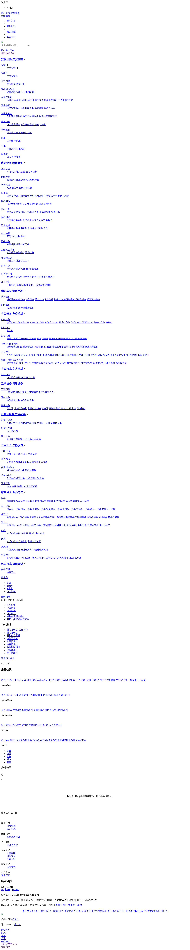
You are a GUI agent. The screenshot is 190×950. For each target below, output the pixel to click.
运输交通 (5, 225)
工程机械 (5, 451)
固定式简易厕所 (30, 204)
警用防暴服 (69, 299)
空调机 (49, 558)
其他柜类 (39, 533)
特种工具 (11, 260)
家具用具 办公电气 (12, 492)
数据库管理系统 (14, 439)
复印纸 (10, 330)
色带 (58, 338)
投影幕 (73, 355)
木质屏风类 (12, 549)
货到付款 (11, 859)
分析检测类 (6, 475)
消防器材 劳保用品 (12, 290)
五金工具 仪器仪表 (12, 445)
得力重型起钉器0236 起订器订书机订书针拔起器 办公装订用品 (31, 725)
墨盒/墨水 (66, 338)
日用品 (4, 193)
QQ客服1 (5, 889)
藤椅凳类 (102, 517)
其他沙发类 (104, 525)
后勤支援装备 (7, 249)
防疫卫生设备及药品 (35, 220)
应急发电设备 (13, 236)
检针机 (10, 100)
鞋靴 (3, 146)
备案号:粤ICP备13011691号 (69, 905)
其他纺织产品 (32, 180)
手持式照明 (23, 244)
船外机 (17, 454)
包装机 (46, 355)
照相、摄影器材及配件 (12, 360)
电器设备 (5, 555)
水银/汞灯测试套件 (35, 478)
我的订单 (11, 21)
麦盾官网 (5, 875)
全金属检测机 (20, 100)
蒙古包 (15, 188)
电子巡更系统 (13, 108)
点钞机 (31, 377)
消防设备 (5, 305)
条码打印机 (76, 322)
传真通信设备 (119, 355)
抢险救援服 (80, 299)
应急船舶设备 (22, 228)
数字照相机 (72, 363)
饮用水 (29, 171)
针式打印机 (64, 322)
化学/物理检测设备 (16, 478)
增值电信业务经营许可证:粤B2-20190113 (73, 911)
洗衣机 (70, 558)
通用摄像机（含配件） (18, 363)
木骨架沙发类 (29, 525)
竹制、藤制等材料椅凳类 (62, 517)
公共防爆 (5, 81)
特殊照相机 (121, 363)
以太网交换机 (20, 408)
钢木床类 (11, 501)
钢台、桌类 (26, 509)
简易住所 (29, 252)
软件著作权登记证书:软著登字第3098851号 (147, 911)
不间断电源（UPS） (59, 408)
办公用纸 (5, 327)
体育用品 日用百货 (12, 563)
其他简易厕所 (45, 204)
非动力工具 (6, 258)
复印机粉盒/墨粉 (79, 338)
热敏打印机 (99, 322)
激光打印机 (23, 322)
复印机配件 (131, 355)
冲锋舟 (10, 454)
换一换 (14, 813)
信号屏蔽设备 (27, 108)
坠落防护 (58, 299)
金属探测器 (6, 97)
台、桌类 (5, 506)
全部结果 (5, 596)
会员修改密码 (13, 837)
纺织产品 (5, 177)
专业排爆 (11, 84)
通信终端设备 (27, 400)
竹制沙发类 (83, 525)
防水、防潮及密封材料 (40, 285)
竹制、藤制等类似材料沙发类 (51, 525)
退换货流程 (12, 845)
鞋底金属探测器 (49, 100)
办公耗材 (5, 335)
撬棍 (14, 486)
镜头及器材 (60, 363)
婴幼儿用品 (63, 196)
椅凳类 (4, 514)
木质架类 (11, 541)
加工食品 (5, 169)
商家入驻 (11, 37)
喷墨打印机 (12, 322)
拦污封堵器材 (7, 467)
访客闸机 (5, 121)
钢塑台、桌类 (39, 509)
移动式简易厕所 (14, 204)
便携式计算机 (25, 423)
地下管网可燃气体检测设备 (40, 392)
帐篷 (9, 188)
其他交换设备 (34, 408)
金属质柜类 (28, 533)
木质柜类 (11, 533)
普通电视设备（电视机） (19, 558)
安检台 (19, 92)
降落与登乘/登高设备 (50, 212)
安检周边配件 (7, 89)
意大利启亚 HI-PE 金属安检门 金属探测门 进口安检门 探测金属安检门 (35, 695)
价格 (9, 756)
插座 (52, 355)
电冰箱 (42, 558)
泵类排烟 (5, 266)
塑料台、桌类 (83, 509)
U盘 (9, 431)
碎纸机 (101, 355)
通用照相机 (84, 363)
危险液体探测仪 (14, 116)
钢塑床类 (20, 501)
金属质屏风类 (25, 549)
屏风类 (4, 547)
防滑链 (20, 486)
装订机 (65, 355)
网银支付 (11, 856)
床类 (3, 498)
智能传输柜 (28, 92)
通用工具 (5, 483)
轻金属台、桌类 (54, 509)
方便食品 (11, 171)
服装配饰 (11, 180)
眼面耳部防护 (93, 299)
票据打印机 (87, 322)
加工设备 (5, 282)
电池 (23, 236)
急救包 (49, 220)
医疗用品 (5, 217)
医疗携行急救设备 (15, 220)
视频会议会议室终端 (53, 346)
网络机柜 (81, 408)
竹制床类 (60, 501)
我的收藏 (11, 32)
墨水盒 (52, 338)
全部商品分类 (7, 53)
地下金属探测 (34, 100)
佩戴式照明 (12, 244)
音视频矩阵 (69, 346)
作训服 (17, 140)
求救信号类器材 (47, 277)
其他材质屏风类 (40, 549)
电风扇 (35, 558)
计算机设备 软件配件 (13, 414)
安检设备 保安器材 (12, 59)
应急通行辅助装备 (39, 228)
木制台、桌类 (69, 509)
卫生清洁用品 (50, 196)
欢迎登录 (5, 13)
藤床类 (69, 501)
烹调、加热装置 (21, 196)
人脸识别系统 (27, 124)
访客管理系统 (13, 124)
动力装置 (5, 233)
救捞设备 (11, 212)
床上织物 (20, 180)
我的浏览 (11, 26)
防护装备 (5, 296)
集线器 (14, 431)
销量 (9, 753)
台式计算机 (12, 423)
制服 (3, 138)
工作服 (10, 140)
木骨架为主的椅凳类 (39, 517)
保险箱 (58, 355)
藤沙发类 (94, 525)
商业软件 (5, 436)
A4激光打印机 (51, 322)
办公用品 (5, 374)
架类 (3, 538)
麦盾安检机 (12, 76)
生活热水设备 (36, 196)
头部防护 (30, 299)
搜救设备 (5, 209)
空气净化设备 (60, 558)
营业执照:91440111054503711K (109, 911)
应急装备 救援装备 (12, 162)
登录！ (15, 919)
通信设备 (5, 397)
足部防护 (49, 299)
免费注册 (15, 13)
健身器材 (5, 569)
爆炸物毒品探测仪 (48, 116)
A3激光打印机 (37, 322)
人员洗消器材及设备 (17, 462)
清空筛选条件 (7, 658)
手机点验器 (49, 108)
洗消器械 (5, 459)
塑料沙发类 (71, 525)
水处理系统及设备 (15, 252)
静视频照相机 (96, 363)
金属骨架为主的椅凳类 (18, 517)
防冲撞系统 (12, 132)
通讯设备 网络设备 (12, 383)
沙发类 (4, 522)
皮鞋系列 (11, 149)
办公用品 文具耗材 (12, 368)
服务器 (45, 408)
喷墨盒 (45, 338)
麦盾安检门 (12, 68)
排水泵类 (11, 269)
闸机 (36, 124)
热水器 (78, 558)
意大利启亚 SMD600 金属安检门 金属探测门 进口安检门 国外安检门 (34, 710)
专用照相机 (109, 363)
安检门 (4, 65)
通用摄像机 (35, 363)
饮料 (35, 171)
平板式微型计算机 (41, 423)
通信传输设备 (13, 400)
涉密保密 (38, 108)
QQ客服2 (15, 889)
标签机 (109, 322)
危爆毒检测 (6, 113)
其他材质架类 (34, 541)
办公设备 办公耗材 (12, 313)
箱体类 (4, 154)
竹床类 (76, 501)
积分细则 (11, 826)
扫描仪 (108, 355)
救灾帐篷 (5, 185)
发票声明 (11, 853)
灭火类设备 (12, 307)
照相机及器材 (48, 363)
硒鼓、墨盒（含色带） (18, 338)
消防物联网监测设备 (17, 392)
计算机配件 (6, 428)
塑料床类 (51, 501)
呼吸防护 (11, 299)
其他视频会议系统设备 (87, 346)
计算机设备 (6, 420)
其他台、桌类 (108, 509)
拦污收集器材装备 (27, 470)
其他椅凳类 (113, 517)
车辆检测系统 (25, 132)
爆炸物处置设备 (26, 307)
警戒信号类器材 (14, 277)
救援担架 (20, 212)
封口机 (24, 355)
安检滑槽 (11, 92)
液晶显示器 (56, 423)
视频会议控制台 (14, 346)
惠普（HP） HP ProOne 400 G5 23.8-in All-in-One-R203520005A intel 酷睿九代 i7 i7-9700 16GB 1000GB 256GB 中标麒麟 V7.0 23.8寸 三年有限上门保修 (73, 680)
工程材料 (11, 285)
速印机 (94, 355)
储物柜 (43, 124)
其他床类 (84, 501)
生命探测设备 (32, 212)
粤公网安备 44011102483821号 (37, 911)
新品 (9, 762)
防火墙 (72, 408)
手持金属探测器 (65, 100)
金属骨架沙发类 (14, 525)
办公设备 (5, 352)
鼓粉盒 (32, 338)
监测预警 (5, 389)
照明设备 (5, 241)
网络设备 (5, 405)
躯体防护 (20, 299)
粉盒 (39, 338)
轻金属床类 (31, 501)
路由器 (10, 408)
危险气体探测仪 (30, 116)
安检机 (4, 73)
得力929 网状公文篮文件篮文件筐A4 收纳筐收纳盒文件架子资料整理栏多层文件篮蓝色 (43, 740)
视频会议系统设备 (10, 344)
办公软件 (27, 439)
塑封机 (39, 355)
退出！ (17, 924)
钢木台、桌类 (13, 509)
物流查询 (11, 867)
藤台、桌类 (95, 509)
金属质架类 (21, 541)
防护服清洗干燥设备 (37, 462)
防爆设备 (20, 84)
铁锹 (9, 486)
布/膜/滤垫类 (22, 285)
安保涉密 (5, 105)
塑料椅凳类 (80, 517)
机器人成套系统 (29, 454)
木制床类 (41, 501)
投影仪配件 (143, 355)
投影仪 (17, 355)
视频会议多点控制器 (33, 346)
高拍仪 (31, 355)
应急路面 (11, 228)
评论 (9, 759)
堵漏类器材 (12, 470)
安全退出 (5, 16)
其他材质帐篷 (25, 188)
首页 (9, 582)
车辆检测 (5, 129)
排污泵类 (20, 269)
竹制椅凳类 (92, 517)
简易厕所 (5, 201)
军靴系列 (20, 149)
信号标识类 (6, 274)
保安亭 (10, 157)
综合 (9, 750)
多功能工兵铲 (30, 486)
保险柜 (19, 377)
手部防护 (39, 299)
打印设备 (5, 319)
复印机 (10, 355)
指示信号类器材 (30, 277)
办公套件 (36, 439)
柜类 (3, 530)
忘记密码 (11, 829)
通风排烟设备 (32, 269)
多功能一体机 (83, 355)
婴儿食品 (20, 171)
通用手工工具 (22, 260)
